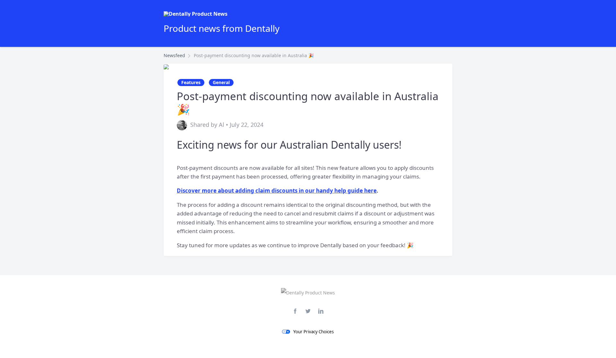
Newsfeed (174, 55)
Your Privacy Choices (313, 332)
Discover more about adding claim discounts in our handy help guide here (277, 190)
